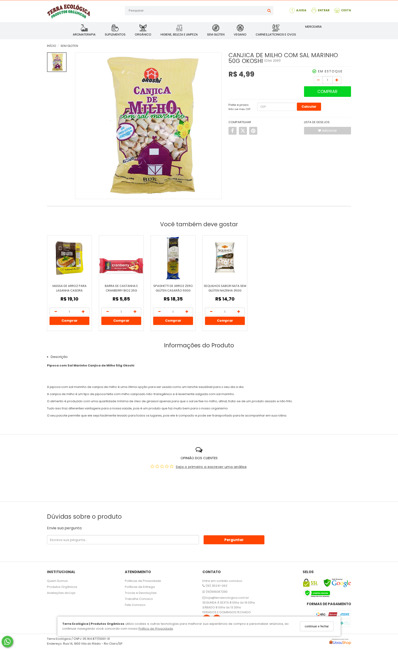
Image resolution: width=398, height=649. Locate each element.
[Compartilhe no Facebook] (232, 131)
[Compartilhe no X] (243, 131)
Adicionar (329, 130)
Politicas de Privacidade (143, 581)
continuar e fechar (317, 626)
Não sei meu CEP (239, 109)
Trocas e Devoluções (141, 593)
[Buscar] (269, 10)
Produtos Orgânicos (62, 587)
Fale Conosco (135, 605)
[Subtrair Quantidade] (318, 80)
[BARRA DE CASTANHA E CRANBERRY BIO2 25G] (121, 257)
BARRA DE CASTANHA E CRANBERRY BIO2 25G (121, 288)
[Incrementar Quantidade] (336, 80)
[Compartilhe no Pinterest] (253, 131)
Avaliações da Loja (61, 593)
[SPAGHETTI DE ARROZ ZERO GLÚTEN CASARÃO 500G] (173, 257)
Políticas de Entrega (140, 587)
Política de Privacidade (155, 628)
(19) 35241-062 (216, 586)
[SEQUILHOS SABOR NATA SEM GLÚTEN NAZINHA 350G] (225, 257)
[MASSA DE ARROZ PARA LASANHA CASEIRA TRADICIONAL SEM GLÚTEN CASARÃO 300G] (69, 257)
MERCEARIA (313, 26)
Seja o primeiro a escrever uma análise (211, 466)
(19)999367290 (216, 591)
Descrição (59, 356)
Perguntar (234, 539)
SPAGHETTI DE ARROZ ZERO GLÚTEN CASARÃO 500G (173, 288)
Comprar (327, 91)
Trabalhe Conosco (139, 599)
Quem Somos (57, 581)
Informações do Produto (199, 345)
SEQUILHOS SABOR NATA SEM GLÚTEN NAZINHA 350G (225, 288)
